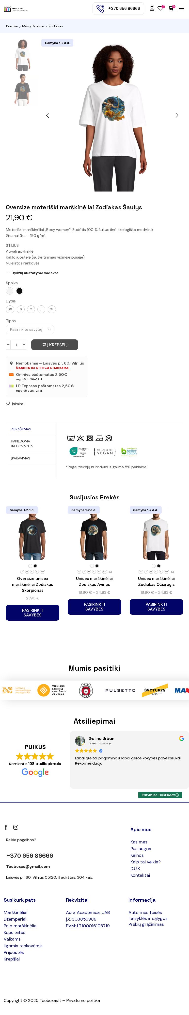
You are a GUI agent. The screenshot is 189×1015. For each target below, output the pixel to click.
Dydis (11, 301)
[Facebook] (6, 827)
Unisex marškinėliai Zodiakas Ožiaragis (156, 581)
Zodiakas (55, 26)
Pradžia (12, 26)
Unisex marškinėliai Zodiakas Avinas (94, 581)
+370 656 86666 (29, 855)
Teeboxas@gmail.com (28, 866)
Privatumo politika (83, 1000)
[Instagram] (15, 827)
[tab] (21, 429)
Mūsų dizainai (33, 26)
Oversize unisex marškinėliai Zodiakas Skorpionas (32, 584)
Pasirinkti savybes (32, 612)
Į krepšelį (57, 344)
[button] (152, 8)
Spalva (12, 282)
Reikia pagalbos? (21, 839)
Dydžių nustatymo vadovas (35, 273)
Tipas (11, 320)
